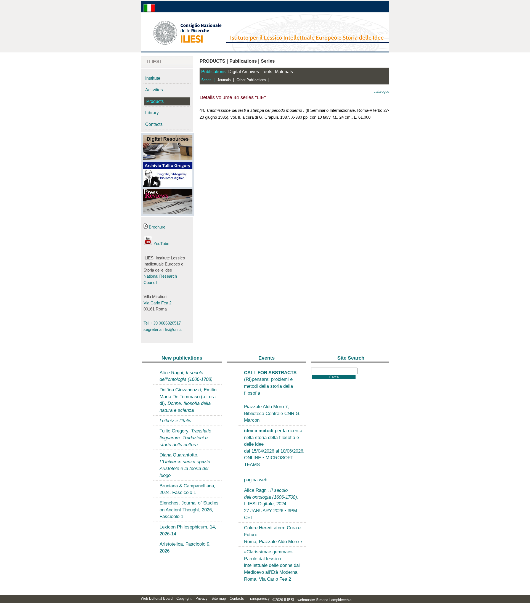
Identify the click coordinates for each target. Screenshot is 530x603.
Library (152, 112)
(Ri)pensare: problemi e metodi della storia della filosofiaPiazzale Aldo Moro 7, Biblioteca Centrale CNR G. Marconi (272, 396)
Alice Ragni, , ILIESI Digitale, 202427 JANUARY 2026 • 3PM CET (271, 503)
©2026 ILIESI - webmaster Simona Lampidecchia (311, 600)
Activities (154, 89)
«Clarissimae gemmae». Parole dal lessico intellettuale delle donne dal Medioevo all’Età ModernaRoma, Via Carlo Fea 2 (272, 565)
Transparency (259, 598)
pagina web (255, 479)
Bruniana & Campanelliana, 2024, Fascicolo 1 (187, 489)
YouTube (160, 243)
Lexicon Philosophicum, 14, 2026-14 (188, 530)
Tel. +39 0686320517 (162, 323)
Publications (213, 71)
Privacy (201, 598)
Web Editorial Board (157, 598)
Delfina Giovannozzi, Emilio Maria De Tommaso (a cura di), (188, 400)
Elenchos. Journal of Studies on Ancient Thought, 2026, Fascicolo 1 (189, 509)
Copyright (184, 598)
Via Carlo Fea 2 (157, 303)
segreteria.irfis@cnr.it (163, 329)
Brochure (156, 227)
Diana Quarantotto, (185, 465)
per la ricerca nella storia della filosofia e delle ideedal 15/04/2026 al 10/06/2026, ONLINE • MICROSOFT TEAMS (274, 447)
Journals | (225, 80)
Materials (284, 71)
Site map (218, 598)
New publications (181, 358)
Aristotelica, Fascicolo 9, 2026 (185, 547)
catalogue (381, 91)
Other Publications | (253, 80)
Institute (152, 78)
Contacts (154, 124)
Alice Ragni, (186, 376)
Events (266, 358)
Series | (207, 80)
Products (155, 101)
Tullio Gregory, (185, 437)
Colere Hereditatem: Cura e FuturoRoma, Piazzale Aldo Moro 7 (273, 534)
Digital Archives (243, 71)
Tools (267, 71)
